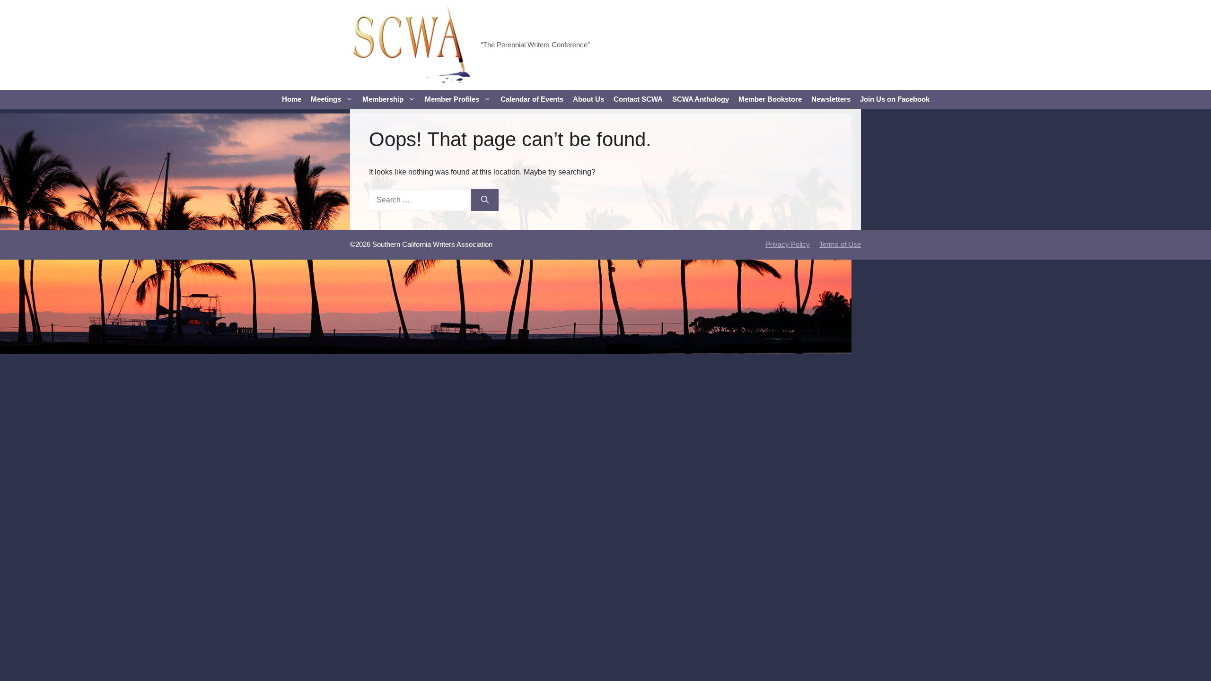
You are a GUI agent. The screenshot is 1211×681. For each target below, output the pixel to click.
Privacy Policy (787, 244)
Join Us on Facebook (895, 99)
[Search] (485, 200)
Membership (383, 99)
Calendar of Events (531, 99)
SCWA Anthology (700, 99)
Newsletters (831, 99)
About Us (588, 99)
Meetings (326, 99)
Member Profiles (452, 99)
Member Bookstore (770, 99)
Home (291, 99)
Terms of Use (840, 244)
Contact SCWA (638, 99)
